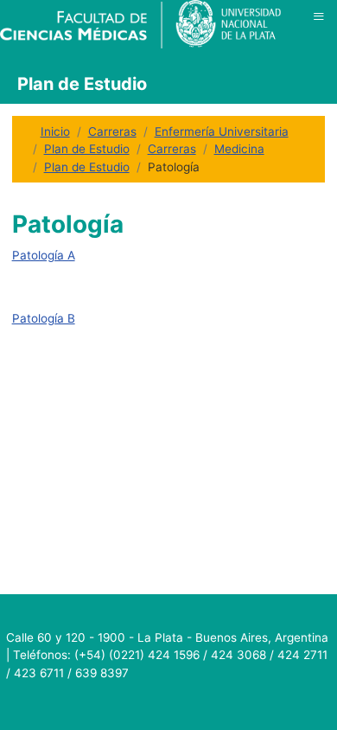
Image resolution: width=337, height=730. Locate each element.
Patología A (43, 255)
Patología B (43, 318)
